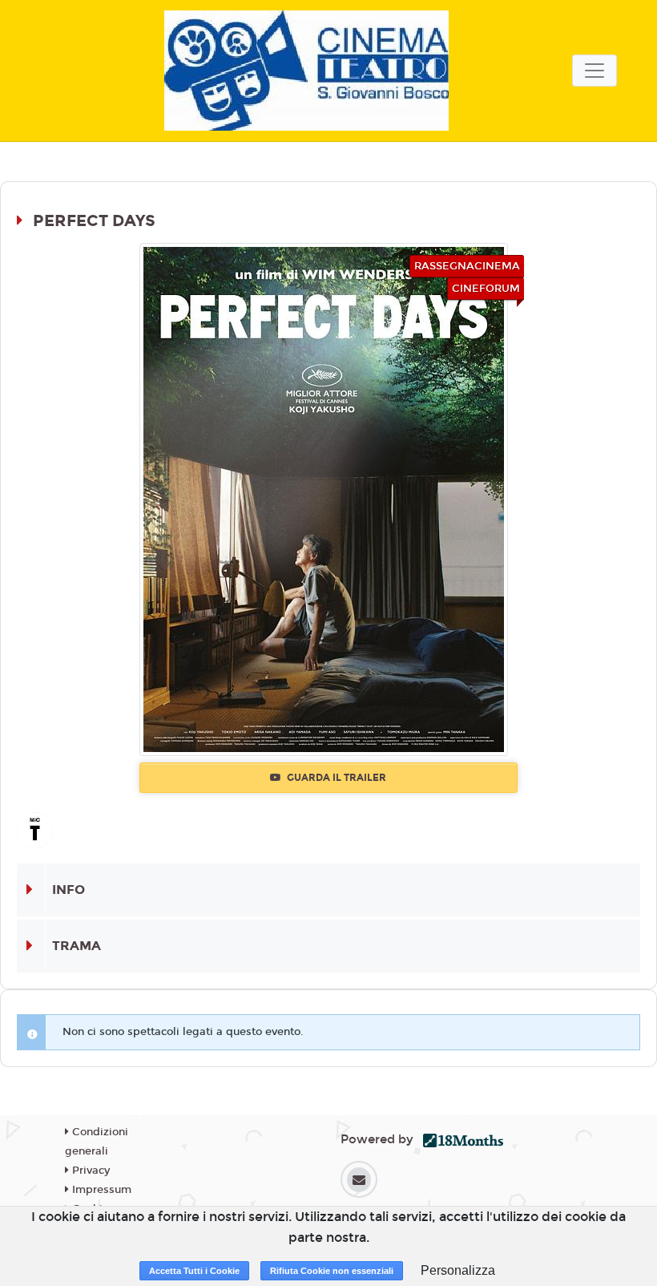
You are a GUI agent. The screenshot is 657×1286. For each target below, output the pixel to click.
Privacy (89, 1170)
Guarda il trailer (335, 777)
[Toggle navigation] (594, 71)
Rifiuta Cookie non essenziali (331, 1271)
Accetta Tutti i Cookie (194, 1271)
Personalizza (458, 1270)
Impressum (100, 1189)
